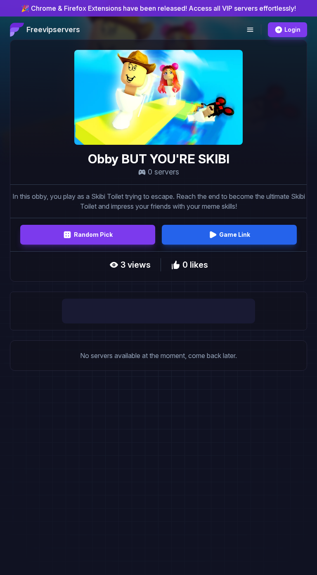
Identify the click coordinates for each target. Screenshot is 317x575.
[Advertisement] (158, 311)
